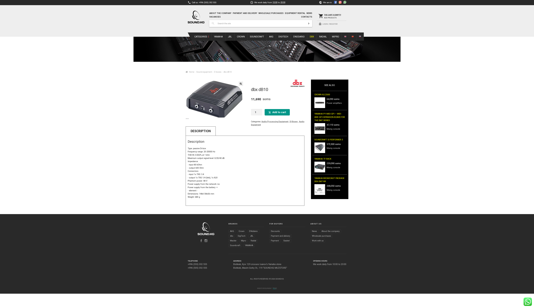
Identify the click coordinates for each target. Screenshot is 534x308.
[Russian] (360, 36)
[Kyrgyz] (352, 36)
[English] (345, 36)
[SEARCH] (308, 23)
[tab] (201, 131)
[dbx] (297, 83)
